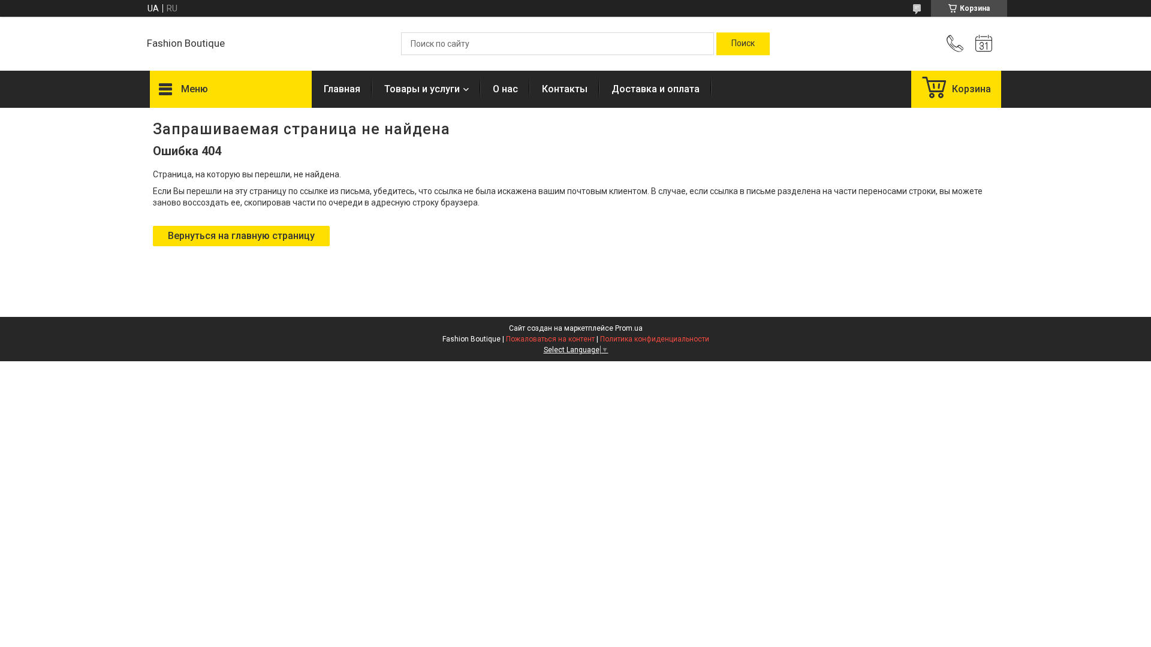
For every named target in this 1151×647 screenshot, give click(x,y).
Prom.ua (629, 328)
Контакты (564, 89)
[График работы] (983, 44)
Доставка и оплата (655, 89)
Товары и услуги (422, 89)
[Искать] (743, 43)
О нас (505, 89)
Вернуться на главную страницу (241, 235)
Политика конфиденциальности (654, 339)
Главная (342, 89)
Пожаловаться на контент (550, 339)
